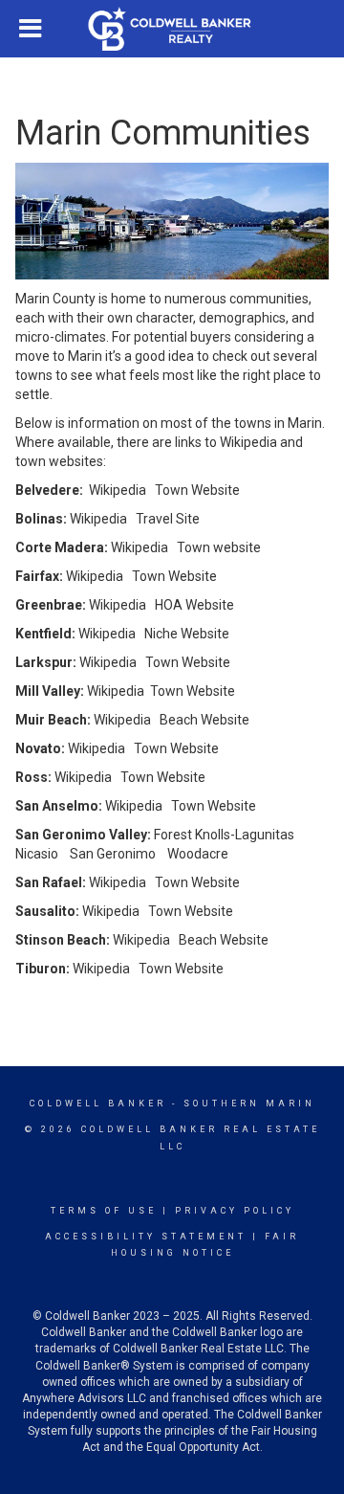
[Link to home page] (172, 28)
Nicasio (36, 853)
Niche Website (186, 633)
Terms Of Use (104, 1210)
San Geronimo (113, 853)
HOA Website (194, 605)
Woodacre (197, 853)
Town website (219, 547)
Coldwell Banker (98, 1103)
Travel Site (168, 518)
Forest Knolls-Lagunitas (224, 834)
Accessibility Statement (146, 1236)
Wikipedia (117, 490)
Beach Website (204, 719)
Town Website (197, 490)
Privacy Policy (234, 1210)
